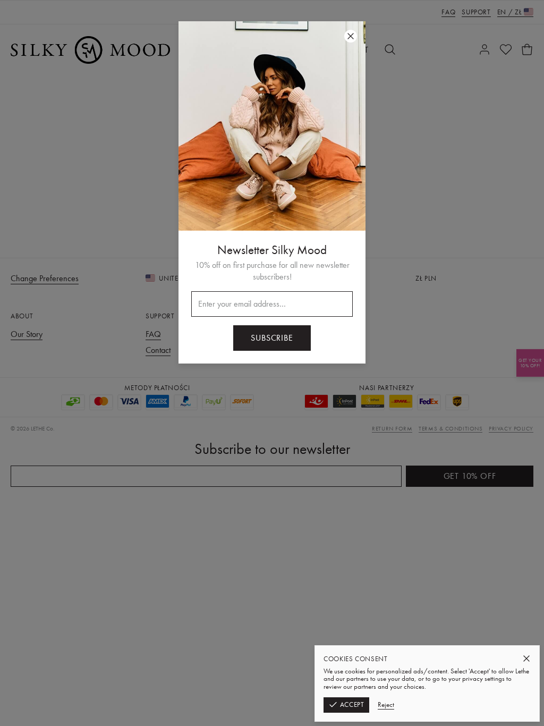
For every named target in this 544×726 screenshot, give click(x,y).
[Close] (526, 658)
